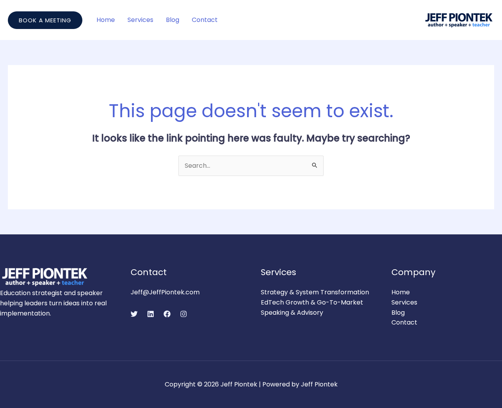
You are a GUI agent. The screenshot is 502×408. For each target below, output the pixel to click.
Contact (205, 19)
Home (105, 19)
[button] (45, 20)
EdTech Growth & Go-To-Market (312, 302)
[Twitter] (134, 313)
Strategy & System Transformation (315, 292)
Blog (172, 19)
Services (140, 19)
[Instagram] (183, 313)
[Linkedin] (150, 313)
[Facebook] (167, 313)
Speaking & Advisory (292, 312)
